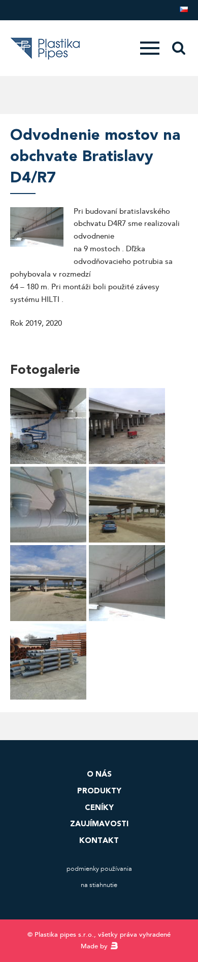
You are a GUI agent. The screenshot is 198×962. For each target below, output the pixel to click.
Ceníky (99, 807)
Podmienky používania (99, 869)
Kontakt (99, 840)
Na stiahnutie (99, 885)
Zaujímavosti (99, 823)
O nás (99, 774)
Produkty (99, 790)
